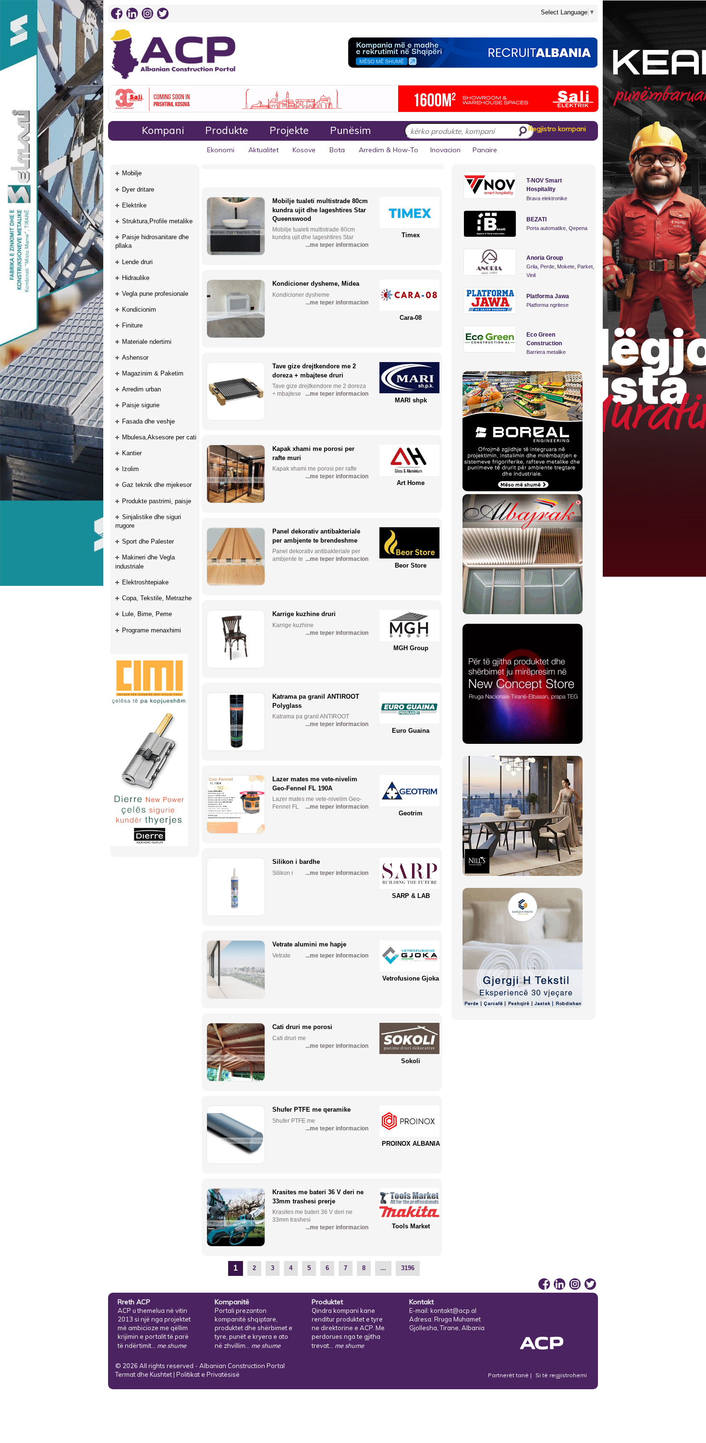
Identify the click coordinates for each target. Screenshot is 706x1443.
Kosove (304, 150)
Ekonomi (220, 150)
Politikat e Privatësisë (208, 1374)
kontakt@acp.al (453, 1310)
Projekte (289, 130)
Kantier (132, 453)
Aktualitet (263, 150)
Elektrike (134, 205)
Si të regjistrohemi (561, 1375)
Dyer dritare (138, 189)
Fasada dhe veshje (148, 421)
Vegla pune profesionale (155, 293)
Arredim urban (141, 389)
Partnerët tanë (509, 1375)
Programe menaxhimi (151, 630)
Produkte (226, 130)
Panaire (485, 150)
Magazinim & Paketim (152, 373)
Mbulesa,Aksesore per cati (159, 437)
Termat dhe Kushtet (143, 1374)
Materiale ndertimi (146, 341)
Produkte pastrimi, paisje (156, 501)
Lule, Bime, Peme (147, 614)
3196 (407, 1268)
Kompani (163, 130)
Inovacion (445, 150)
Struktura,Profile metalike (157, 221)
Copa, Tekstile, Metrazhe (157, 598)
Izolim (130, 469)
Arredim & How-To (388, 150)
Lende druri (137, 262)
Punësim (350, 130)
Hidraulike (135, 277)
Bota (337, 150)
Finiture (132, 325)
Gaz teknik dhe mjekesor (157, 484)
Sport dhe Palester (148, 541)
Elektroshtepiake (145, 582)
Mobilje (132, 173)
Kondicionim (139, 309)
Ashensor (135, 357)
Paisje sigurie (140, 405)
